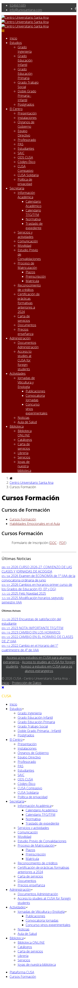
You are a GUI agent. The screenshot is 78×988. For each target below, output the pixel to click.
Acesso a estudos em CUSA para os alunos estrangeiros (46, 668)
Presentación (27, 113)
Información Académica (26, 194)
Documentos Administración (28, 344)
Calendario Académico (33, 203)
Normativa (33, 219)
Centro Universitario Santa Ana (31, 482)
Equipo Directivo (24, 133)
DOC (53, 543)
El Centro (16, 109)
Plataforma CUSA (22, 972)
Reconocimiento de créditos (29, 287)
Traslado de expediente (34, 225)
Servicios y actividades (25, 234)
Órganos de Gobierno (26, 124)
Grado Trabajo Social (33, 726)
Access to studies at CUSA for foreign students (25, 360)
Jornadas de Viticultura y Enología (26, 382)
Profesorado (27, 140)
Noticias (23, 417)
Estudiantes (26, 148)
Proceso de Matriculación (27, 265)
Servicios (24, 457)
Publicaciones (35, 391)
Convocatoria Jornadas (35, 397)
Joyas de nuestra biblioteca (24, 466)
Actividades (18, 373)
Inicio (13, 38)
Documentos (27, 325)
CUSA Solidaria (28, 175)
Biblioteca (17, 426)
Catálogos (25, 439)
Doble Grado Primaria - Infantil (27, 95)
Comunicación (28, 241)
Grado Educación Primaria (25, 73)
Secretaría (17, 188)
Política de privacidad (25, 181)
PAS (20, 144)
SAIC (21, 153)
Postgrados (26, 104)
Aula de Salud (27, 422)
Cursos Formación (23, 976)
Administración (20, 338)
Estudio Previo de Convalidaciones (42, 841)
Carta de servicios (24, 318)
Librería (23, 453)
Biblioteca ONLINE (25, 433)
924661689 (18, 5)
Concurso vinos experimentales (48, 925)
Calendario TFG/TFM (33, 212)
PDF (62, 543)
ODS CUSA (25, 157)
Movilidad (24, 245)
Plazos (30, 272)
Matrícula (32, 281)
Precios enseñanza (25, 331)
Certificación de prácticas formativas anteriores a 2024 (29, 303)
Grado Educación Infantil (25, 60)
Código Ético (26, 162)
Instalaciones (27, 117)
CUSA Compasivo (25, 168)
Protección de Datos (26, 683)
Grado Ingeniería (25, 49)
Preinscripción (36, 276)
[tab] (23, 519)
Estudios (16, 42)
